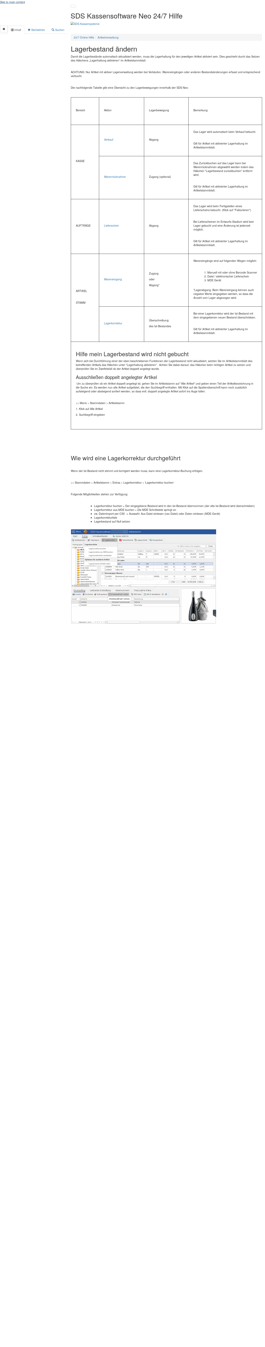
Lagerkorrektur (113, 323)
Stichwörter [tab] (37, 30)
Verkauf (108, 139)
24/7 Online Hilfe (84, 37)
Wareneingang (113, 279)
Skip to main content (12, 2)
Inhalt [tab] (17, 30)
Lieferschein (111, 225)
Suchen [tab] (59, 30)
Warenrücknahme (115, 177)
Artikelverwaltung (108, 37)
